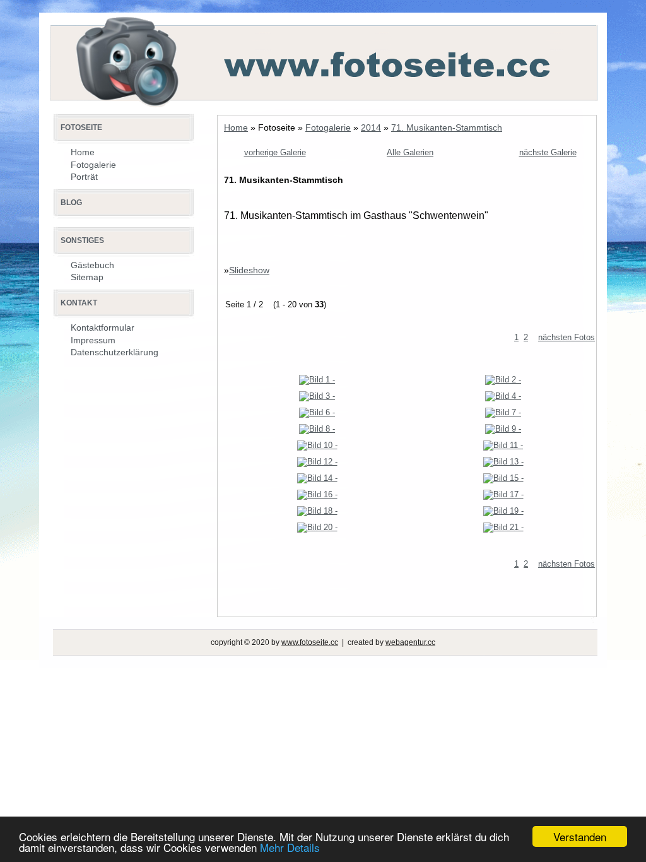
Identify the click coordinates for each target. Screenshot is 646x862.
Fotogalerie (328, 127)
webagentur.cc (410, 642)
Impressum (93, 340)
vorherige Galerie (275, 152)
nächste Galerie (548, 152)
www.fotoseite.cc (309, 642)
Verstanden (579, 836)
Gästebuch (92, 265)
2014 (371, 127)
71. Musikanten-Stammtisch (446, 127)
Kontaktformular (102, 327)
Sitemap (87, 277)
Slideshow (249, 270)
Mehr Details (290, 847)
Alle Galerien (410, 152)
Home (236, 127)
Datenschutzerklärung (114, 352)
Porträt (84, 177)
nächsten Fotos (566, 337)
